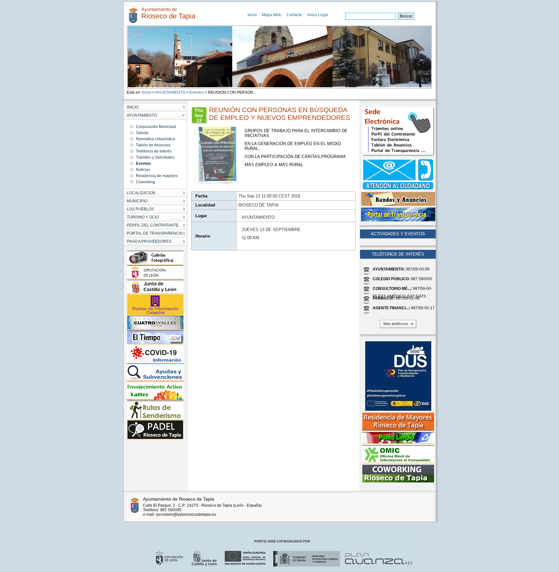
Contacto (294, 15)
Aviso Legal (317, 15)
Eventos (197, 92)
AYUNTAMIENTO (170, 92)
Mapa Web (271, 15)
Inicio (252, 15)
